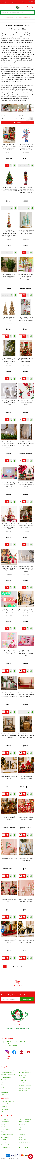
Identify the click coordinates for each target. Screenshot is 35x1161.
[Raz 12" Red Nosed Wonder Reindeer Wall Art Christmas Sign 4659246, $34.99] (9, 724)
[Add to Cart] (24, 252)
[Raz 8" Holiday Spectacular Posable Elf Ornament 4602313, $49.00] (26, 391)
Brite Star (3, 1142)
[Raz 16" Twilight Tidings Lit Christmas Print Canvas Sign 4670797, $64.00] (26, 599)
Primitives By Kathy (24, 1121)
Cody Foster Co (5, 1147)
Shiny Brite (4, 1132)
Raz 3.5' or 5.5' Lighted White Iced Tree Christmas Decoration (26, 443)
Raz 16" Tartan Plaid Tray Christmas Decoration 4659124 (9, 940)
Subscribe (27, 999)
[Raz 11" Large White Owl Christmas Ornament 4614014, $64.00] (9, 391)
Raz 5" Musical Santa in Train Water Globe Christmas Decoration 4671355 (26, 525)
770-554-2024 (13, 1046)
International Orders (24, 1088)
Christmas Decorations (7, 1101)
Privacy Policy (22, 1075)
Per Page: (22, 115)
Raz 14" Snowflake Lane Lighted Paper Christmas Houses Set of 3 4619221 (26, 318)
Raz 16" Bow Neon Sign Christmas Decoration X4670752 (9, 484)
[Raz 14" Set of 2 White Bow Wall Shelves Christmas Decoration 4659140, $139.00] (26, 888)
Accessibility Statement (7, 1077)
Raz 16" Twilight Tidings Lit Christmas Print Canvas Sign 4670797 (26, 611)
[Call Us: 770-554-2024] (28, 7)
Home (2, 21)
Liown (20, 1145)
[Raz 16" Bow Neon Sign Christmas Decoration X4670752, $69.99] (9, 473)
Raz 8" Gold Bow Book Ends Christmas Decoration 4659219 (9, 776)
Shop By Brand (22, 1090)
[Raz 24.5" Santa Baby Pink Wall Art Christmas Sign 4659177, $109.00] (9, 888)
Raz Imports (4, 1119)
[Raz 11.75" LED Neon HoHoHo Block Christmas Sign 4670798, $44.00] (9, 599)
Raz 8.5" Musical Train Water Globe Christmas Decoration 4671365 (26, 484)
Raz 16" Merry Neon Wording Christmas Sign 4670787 (9, 652)
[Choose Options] (24, 295)
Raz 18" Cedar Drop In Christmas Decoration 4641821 (9, 276)
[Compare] (14, 165)
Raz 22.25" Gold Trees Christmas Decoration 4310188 (9, 318)
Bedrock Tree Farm (23, 1147)
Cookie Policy (5, 1090)
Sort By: (3, 115)
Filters (19, 123)
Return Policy (22, 1078)
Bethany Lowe (5, 1137)
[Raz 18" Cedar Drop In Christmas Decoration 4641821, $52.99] (9, 264)
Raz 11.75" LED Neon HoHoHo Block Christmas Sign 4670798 (9, 611)
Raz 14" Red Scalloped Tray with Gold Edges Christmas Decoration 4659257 (26, 694)
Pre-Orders (4, 1106)
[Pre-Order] (7, 165)
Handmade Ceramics (24, 1142)
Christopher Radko (6, 1145)
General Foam (22, 1124)
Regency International (24, 1127)
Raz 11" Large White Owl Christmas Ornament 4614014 (9, 402)
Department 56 (5, 1121)
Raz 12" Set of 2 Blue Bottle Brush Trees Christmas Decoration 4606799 (26, 231)
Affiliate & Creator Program (8, 1070)
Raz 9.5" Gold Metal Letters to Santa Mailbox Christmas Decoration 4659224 (26, 735)
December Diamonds (24, 1119)
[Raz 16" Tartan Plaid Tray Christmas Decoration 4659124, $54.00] (9, 929)
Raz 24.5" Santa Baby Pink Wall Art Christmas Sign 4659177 (9, 899)
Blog (2, 1087)
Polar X (3, 1127)
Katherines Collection (7, 1134)
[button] (17, 1022)
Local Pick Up (22, 1070)
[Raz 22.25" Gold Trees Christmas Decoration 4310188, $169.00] (9, 307)
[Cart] (32, 7)
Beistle (3, 1150)
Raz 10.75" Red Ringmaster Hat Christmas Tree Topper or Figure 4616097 (26, 359)
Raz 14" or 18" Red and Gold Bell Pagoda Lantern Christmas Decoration (26, 776)
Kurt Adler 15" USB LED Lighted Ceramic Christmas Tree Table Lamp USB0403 (9, 189)
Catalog (3, 1085)
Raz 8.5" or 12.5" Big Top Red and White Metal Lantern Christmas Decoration (26, 817)
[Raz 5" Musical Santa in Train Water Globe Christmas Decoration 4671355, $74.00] (26, 514)
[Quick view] (10, 165)
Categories (5, 1098)
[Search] (32, 12)
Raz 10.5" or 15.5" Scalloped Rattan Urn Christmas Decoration (9, 817)
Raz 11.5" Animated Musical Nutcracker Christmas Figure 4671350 (9, 568)
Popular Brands (7, 1116)
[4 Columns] (31, 118)
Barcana (20, 1137)
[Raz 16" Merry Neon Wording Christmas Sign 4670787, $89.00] (9, 640)
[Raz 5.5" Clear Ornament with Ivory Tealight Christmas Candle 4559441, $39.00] (9, 432)
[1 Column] (27, 118)
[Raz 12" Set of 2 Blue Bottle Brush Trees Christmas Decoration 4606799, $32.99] (26, 220)
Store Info (21, 1083)
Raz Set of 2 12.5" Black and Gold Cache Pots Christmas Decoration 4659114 (26, 940)
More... (20, 1150)
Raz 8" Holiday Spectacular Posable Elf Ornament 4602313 (26, 402)
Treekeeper (21, 1134)
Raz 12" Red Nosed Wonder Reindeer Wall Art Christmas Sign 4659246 (9, 735)
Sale (2, 1111)
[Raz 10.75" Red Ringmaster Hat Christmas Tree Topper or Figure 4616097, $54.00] (26, 348)
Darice (20, 1132)
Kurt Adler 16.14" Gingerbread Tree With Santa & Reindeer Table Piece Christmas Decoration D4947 (9, 233)
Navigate (4, 1067)
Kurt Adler (4, 1124)
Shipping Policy (22, 1080)
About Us (3, 1079)
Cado (19, 1129)
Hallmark (3, 1139)
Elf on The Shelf (5, 1129)
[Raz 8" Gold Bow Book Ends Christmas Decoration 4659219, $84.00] (9, 765)
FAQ (2, 1082)
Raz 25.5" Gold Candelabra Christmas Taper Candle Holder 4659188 (26, 858)
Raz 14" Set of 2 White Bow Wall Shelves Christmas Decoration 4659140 (26, 899)
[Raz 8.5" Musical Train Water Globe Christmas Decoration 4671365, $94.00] (26, 473)
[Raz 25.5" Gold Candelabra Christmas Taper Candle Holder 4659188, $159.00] (26, 847)
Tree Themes (4, 1109)
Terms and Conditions (24, 1085)
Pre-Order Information (24, 1072)
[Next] (30, 966)
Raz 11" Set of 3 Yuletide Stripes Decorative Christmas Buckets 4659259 (9, 694)
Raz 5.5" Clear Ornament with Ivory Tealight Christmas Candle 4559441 (9, 443)
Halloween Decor (6, 1104)
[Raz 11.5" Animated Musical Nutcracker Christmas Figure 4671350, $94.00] (9, 557)
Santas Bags (22, 1139)
